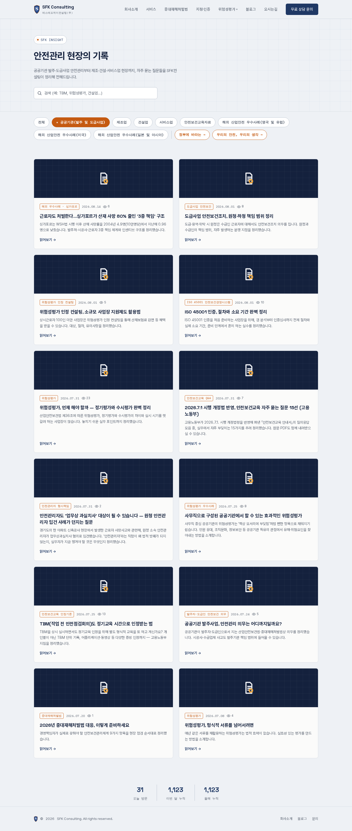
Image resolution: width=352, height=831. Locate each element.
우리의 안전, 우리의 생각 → (240, 134)
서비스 (151, 9)
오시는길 (271, 9)
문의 (315, 819)
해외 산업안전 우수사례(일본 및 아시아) (131, 135)
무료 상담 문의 (302, 9)
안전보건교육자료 (197, 122)
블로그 (251, 9)
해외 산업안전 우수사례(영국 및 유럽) (253, 122)
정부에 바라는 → (192, 134)
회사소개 (131, 9)
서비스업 (166, 122)
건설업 (143, 122)
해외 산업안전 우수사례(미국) (62, 135)
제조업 (122, 122)
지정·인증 (203, 9)
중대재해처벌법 (176, 9)
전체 (41, 122)
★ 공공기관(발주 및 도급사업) (80, 122)
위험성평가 (227, 9)
